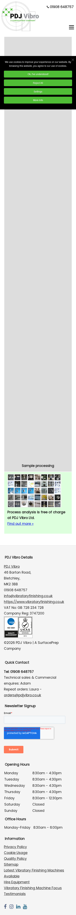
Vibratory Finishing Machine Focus (33, 888)
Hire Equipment (17, 882)
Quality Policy (15, 858)
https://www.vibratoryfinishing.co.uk (34, 601)
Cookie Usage (15, 852)
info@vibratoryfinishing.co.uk (28, 596)
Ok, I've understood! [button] (38, 74)
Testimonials (15, 894)
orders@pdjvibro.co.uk (22, 695)
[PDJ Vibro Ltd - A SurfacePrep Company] (20, 30)
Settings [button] (38, 91)
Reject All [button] (38, 82)
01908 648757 (62, 6)
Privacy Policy (15, 847)
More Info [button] (38, 100)
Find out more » (20, 523)
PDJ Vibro (12, 566)
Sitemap (11, 864)
